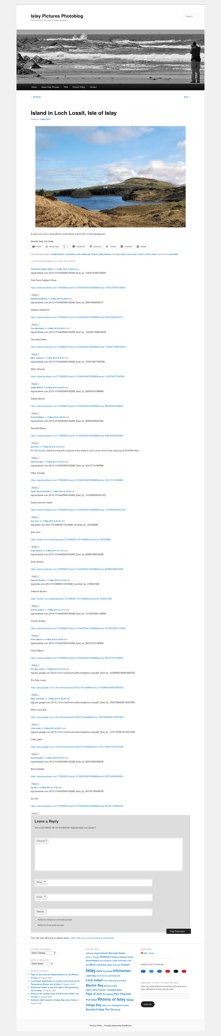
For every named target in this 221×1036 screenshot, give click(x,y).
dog (87, 965)
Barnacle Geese (117, 953)
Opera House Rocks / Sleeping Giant (104, 989)
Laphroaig (91, 975)
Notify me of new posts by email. (51, 925)
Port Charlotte (122, 994)
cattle (114, 960)
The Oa (109, 1009)
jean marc (35, 446)
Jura (99, 971)
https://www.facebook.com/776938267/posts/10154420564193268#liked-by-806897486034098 (77, 569)
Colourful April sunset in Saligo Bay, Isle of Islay (53, 999)
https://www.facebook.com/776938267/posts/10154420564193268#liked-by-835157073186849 (77, 657)
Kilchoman (122, 970)
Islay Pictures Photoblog (57, 15)
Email (41, 896)
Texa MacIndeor (37, 328)
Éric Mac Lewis (37, 669)
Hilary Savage (37, 461)
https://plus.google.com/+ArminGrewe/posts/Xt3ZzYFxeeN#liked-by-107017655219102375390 (77, 746)
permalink (173, 254)
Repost (94, 254)
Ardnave (90, 953)
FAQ (66, 87)
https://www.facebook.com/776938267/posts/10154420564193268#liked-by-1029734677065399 (77, 376)
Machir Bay (95, 985)
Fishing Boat (101, 965)
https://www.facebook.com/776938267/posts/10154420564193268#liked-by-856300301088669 (77, 405)
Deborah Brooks (38, 580)
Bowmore (105, 956)
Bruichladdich (93, 960)
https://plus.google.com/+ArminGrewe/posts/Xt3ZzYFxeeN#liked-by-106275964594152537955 (77, 717)
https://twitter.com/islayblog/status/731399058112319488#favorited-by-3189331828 (71, 598)
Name (41, 882)
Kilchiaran (107, 971)
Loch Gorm (101, 975)
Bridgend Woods (127, 957)
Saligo (130, 999)
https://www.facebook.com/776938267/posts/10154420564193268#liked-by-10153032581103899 (78, 628)
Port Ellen (91, 999)
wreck (117, 1009)
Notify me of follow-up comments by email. (55, 919)
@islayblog (39, 450)
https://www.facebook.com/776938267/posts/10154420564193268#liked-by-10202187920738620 (78, 287)
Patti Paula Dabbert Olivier (42, 269)
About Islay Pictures (50, 87)
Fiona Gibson (36, 639)
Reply (35, 294)
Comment (42, 840)
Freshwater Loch (73, 254)
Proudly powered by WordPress (117, 1025)
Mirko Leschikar (38, 698)
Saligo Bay (93, 1005)
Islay (124, 254)
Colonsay (122, 960)
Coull (129, 960)
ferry (93, 964)
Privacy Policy (79, 87)
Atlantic (104, 953)
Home (34, 87)
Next (187, 96)
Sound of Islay (95, 1009)
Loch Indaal (94, 980)
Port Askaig (108, 994)
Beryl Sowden (37, 757)
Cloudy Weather (58, 254)
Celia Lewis (36, 728)
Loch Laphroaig (109, 980)
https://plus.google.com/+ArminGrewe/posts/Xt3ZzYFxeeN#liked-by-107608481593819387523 (77, 687)
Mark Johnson (37, 358)
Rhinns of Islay (112, 999)
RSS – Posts (148, 953)
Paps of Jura (94, 994)
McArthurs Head (110, 986)
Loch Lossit (132, 254)
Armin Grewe (151, 254)
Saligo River (107, 1005)
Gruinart (125, 964)
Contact (93, 87)
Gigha (109, 965)
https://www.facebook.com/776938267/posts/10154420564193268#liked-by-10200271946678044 (78, 346)
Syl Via (34, 787)
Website (40, 911)
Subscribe (148, 1004)
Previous (36, 96)
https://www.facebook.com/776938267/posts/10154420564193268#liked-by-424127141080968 (77, 480)
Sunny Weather (104, 254)
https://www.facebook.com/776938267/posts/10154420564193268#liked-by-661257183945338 (77, 805)
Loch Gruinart (113, 975)
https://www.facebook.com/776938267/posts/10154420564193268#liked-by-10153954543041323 (78, 509)
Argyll (97, 953)
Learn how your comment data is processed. (92, 937)
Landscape (85, 254)
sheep (126, 1005)
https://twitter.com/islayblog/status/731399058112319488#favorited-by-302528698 (70, 539)
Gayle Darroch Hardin (40, 491)
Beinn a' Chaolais (93, 957)
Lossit (140, 254)
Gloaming (116, 965)
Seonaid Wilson (37, 417)
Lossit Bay (121, 980)
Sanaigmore (117, 1005)
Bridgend (115, 957)
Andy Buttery (36, 550)
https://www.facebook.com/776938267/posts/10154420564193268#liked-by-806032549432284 (77, 435)
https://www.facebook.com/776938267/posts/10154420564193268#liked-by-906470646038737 (77, 317)
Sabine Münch (37, 387)
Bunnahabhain (106, 960)
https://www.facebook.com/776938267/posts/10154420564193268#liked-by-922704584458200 (77, 776)
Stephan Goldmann (39, 298)
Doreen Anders (37, 609)
